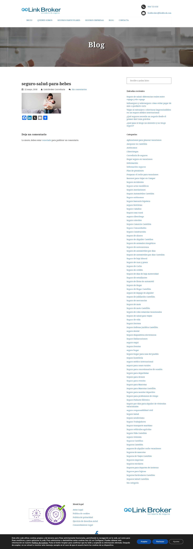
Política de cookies (81, 514)
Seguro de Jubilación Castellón (141, 297)
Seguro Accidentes (135, 182)
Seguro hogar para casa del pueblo (143, 354)
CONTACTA (124, 20)
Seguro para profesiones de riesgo (142, 396)
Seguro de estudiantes (137, 278)
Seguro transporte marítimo (139, 426)
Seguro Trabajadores (136, 422)
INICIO (29, 20)
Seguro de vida (133, 320)
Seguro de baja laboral (137, 259)
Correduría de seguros (137, 155)
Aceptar (144, 541)
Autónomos (132, 148)
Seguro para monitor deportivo (141, 392)
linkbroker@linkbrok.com (159, 13)
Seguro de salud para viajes (139, 316)
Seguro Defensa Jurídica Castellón (142, 327)
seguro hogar (133, 350)
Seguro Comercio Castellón (139, 224)
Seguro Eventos (134, 346)
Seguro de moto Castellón (138, 308)
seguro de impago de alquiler (140, 293)
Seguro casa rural (135, 213)
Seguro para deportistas (138, 373)
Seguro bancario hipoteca (138, 201)
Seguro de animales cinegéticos (141, 243)
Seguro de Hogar (134, 285)
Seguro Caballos (134, 209)
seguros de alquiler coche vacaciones (144, 448)
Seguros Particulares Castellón (141, 475)
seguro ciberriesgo (135, 216)
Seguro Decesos (134, 323)
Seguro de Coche (134, 266)
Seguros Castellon (135, 441)
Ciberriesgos (132, 152)
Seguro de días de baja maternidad (143, 274)
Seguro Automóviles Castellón (140, 194)
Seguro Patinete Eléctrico (138, 400)
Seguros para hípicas (136, 471)
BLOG (111, 20)
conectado (46, 140)
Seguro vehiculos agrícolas (139, 429)
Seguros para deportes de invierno (143, 468)
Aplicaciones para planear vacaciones (144, 140)
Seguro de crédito (135, 270)
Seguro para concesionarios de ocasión (144, 369)
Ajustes (176, 541)
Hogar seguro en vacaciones (139, 159)
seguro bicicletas (134, 205)
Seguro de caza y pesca (137, 262)
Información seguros (136, 167)
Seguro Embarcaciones (137, 339)
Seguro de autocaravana (138, 247)
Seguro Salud (133, 414)
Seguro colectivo (134, 220)
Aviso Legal (78, 510)
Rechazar (160, 541)
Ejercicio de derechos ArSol (85, 521)
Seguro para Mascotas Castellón (141, 388)
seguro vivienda (134, 437)
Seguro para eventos (136, 381)
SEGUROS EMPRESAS (94, 20)
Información (132, 163)
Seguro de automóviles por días (141, 251)
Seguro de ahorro (135, 236)
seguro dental (133, 331)
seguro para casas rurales (138, 365)
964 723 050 (153, 7)
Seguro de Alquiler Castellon (140, 239)
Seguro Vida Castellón (137, 433)
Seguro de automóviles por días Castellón (146, 255)
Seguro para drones (136, 377)
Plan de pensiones (135, 171)
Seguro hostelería (135, 358)
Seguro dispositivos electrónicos (141, 335)
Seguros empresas (135, 460)
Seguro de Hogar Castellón (139, 289)
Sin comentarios (79, 89)
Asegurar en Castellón (137, 144)
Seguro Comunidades (136, 228)
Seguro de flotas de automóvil (140, 281)
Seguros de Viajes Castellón (139, 456)
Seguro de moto (134, 304)
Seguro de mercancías (137, 301)
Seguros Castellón (135, 445)
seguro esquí (133, 343)
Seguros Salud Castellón (138, 479)
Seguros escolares (135, 464)
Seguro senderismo (135, 418)
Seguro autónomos (135, 197)
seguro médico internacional (140, 362)
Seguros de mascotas (136, 452)
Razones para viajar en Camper (141, 178)
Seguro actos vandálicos (138, 186)
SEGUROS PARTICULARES (69, 20)
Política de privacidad (83, 517)
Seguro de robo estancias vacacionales (144, 312)
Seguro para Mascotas (137, 385)
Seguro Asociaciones (136, 190)
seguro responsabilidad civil (140, 410)
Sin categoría (133, 483)
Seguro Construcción (136, 232)
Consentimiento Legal (83, 525)
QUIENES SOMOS (44, 20)
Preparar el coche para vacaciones (142, 174)
